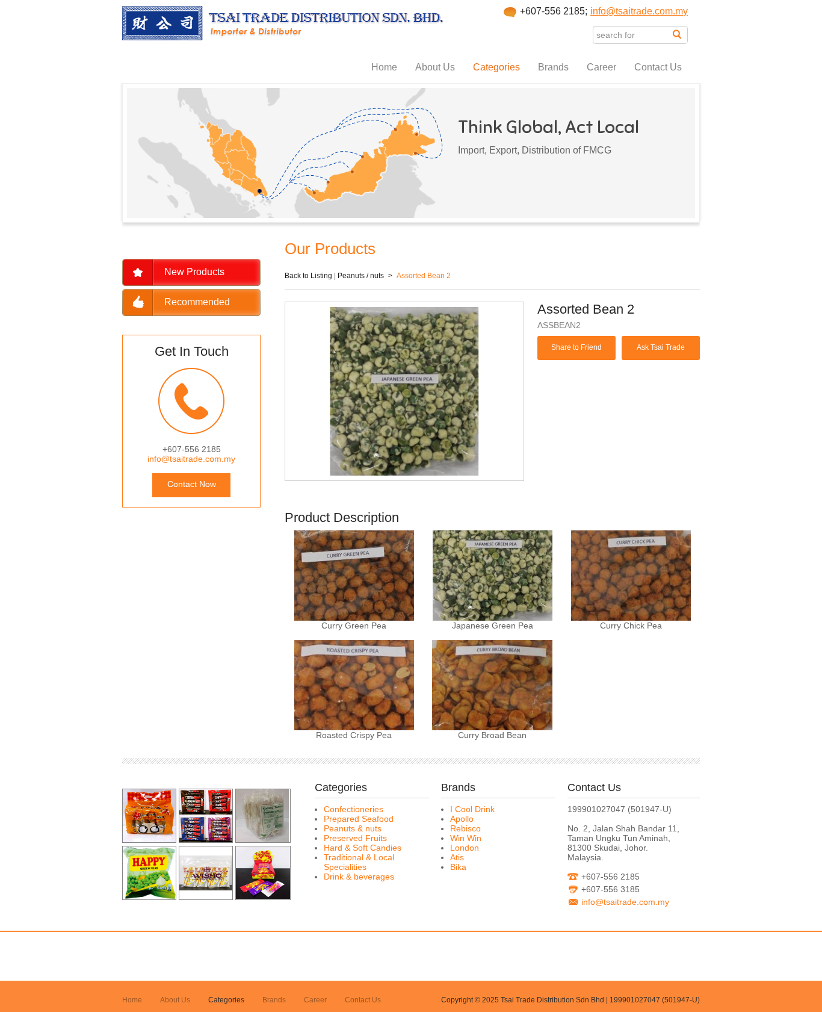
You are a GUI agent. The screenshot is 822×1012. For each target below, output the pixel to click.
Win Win (465, 838)
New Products (194, 272)
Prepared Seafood (359, 819)
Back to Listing (308, 276)
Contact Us (658, 67)
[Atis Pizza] (149, 839)
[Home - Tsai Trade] (283, 37)
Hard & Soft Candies (362, 847)
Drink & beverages (359, 876)
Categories (496, 67)
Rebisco (465, 828)
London (464, 847)
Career (601, 67)
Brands (553, 67)
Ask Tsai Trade (661, 347)
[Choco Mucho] (205, 839)
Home (384, 67)
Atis (457, 857)
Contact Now (191, 484)
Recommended (197, 302)
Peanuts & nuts (353, 828)
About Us (435, 67)
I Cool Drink (472, 809)
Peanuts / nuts (361, 276)
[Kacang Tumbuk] (262, 839)
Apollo (462, 819)
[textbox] (633, 35)
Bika (458, 867)
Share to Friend (576, 347)
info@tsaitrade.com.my (639, 11)
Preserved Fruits (355, 838)
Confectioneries (353, 809)
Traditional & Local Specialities (359, 862)
